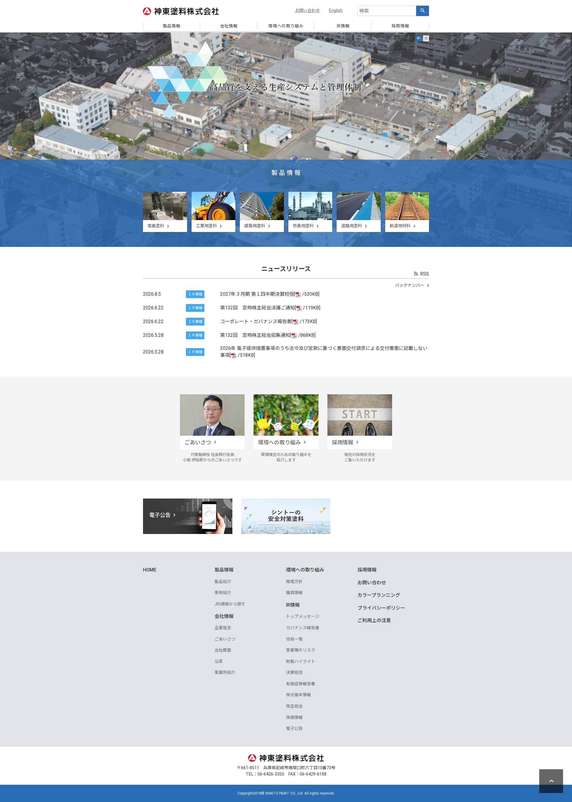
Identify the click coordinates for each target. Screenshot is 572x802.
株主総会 (294, 706)
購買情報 (294, 592)
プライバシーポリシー (381, 608)
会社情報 (224, 616)
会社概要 (222, 650)
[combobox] (387, 11)
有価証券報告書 (300, 683)
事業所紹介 (224, 672)
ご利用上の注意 (374, 620)
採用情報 (367, 570)
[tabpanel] (286, 139)
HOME (149, 570)
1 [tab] (275, 136)
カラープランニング (379, 595)
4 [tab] (297, 136)
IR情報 (293, 605)
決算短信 (294, 672)
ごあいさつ (224, 639)
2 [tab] (282, 136)
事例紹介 (222, 592)
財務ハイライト (300, 661)
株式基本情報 (298, 694)
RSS (424, 274)
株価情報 (294, 717)
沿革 (218, 661)
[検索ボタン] (422, 11)
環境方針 (294, 581)
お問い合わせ (372, 582)
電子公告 (294, 728)
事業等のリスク (300, 650)
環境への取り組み (305, 570)
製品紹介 (222, 581)
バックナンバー (409, 285)
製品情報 (224, 570)
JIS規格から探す (229, 604)
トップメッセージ (302, 616)
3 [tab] (289, 136)
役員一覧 (294, 639)
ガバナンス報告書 (302, 627)
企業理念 (222, 627)
